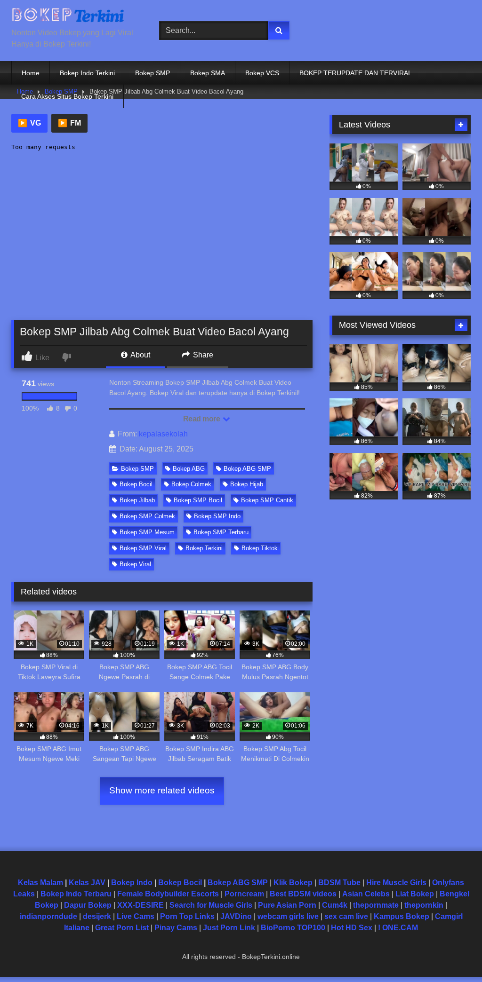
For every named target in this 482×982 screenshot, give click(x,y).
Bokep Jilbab (137, 500)
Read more (202, 419)
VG (29, 123)
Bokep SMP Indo (217, 516)
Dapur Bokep (88, 905)
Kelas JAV (87, 883)
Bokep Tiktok (259, 548)
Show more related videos (162, 790)
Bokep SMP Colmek (147, 516)
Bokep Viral (135, 564)
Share (202, 355)
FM (69, 123)
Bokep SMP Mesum (147, 532)
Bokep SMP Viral (143, 548)
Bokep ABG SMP (247, 468)
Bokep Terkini (204, 548)
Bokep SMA (207, 73)
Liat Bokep (414, 894)
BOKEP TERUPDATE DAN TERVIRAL (355, 73)
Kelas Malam (40, 883)
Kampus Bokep (401, 916)
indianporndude (48, 916)
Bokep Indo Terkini (87, 73)
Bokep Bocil (136, 484)
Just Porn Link (229, 928)
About (139, 355)
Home (31, 73)
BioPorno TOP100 (293, 928)
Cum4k (334, 905)
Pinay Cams (175, 928)
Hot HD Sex (351, 928)
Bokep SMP (152, 73)
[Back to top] (452, 954)
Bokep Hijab (246, 484)
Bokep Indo (132, 883)
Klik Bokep (293, 883)
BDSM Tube (339, 883)
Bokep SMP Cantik (267, 500)
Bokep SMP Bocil (198, 500)
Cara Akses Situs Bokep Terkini (67, 96)
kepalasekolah (163, 434)
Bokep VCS (262, 73)
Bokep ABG (189, 468)
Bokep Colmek (191, 484)
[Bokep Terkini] (74, 17)
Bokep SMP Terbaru (221, 532)
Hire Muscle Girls (396, 883)
